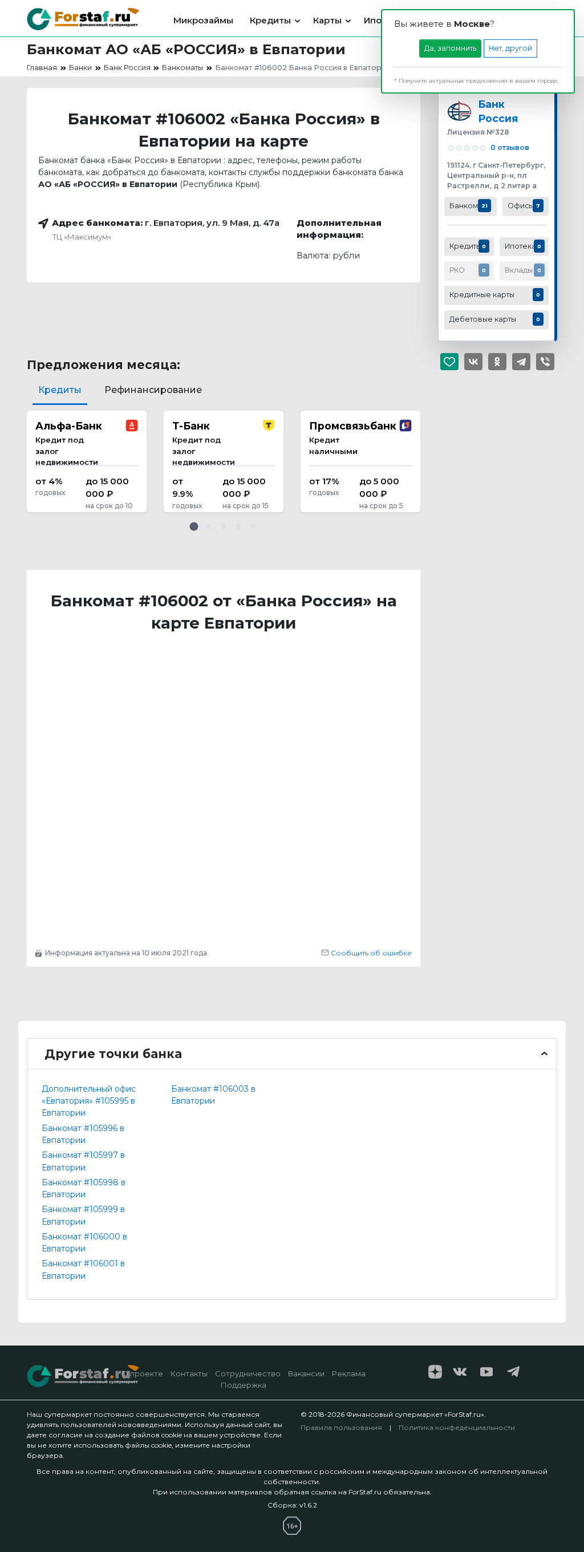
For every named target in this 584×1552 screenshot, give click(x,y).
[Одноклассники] (497, 361)
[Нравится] (449, 361)
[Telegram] (521, 361)
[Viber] (545, 361)
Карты (327, 20)
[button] (193, 526)
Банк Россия (498, 111)
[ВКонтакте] (473, 361)
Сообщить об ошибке (370, 953)
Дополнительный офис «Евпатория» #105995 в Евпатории (89, 1101)
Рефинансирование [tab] (153, 389)
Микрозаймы (203, 20)
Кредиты (270, 20)
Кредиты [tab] (60, 389)
